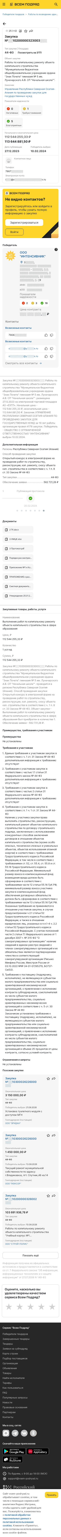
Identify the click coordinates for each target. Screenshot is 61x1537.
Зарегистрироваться (24, 222)
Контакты (8, 1417)
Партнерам (9, 1412)
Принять (51, 1495)
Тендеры (8, 1343)
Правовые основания (15, 1407)
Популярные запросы (15, 1397)
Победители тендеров (15, 1334)
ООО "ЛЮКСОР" (13, 1183)
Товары (7, 1373)
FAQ (5, 1392)
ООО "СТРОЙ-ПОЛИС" (16, 1244)
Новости (7, 1402)
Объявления (10, 1368)
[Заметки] (20, 31)
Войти (14, 232)
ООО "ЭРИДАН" (13, 1123)
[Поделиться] (31, 31)
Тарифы (7, 1382)
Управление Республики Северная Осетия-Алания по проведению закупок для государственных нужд (30, 92)
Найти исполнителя (14, 1378)
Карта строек (10, 1353)
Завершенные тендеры (16, 1338)
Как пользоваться (13, 1387)
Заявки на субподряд (15, 1348)
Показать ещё (31, 1255)
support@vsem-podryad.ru (23, 1478)
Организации (10, 1363)
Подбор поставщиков (15, 1358)
